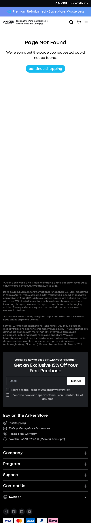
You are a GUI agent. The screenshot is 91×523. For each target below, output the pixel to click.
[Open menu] (86, 22)
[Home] (34, 22)
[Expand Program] (85, 464)
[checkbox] (7, 389)
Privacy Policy (60, 390)
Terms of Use (37, 390)
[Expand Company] (85, 453)
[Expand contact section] (85, 486)
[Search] (71, 22)
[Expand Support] (85, 475)
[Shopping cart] (79, 22)
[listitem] (6, 511)
